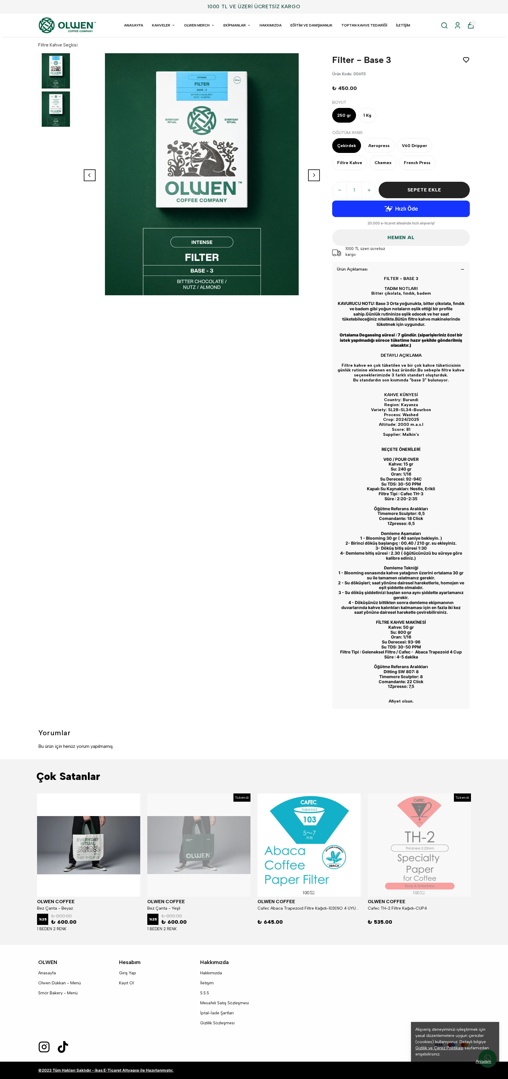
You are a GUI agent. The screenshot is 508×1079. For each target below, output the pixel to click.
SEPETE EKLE (424, 190)
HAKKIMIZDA (271, 25)
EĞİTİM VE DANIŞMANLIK (311, 25)
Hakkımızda (211, 972)
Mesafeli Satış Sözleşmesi (224, 1002)
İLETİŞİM (403, 25)
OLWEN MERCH (197, 25)
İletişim (207, 982)
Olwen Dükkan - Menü (59, 982)
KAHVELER (161, 25)
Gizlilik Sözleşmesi (217, 1022)
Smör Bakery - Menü (58, 992)
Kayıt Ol (126, 982)
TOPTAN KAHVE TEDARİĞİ (364, 25)
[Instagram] (44, 1047)
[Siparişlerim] (457, 25)
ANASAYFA (133, 25)
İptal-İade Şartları (217, 1012)
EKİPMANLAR (234, 25)
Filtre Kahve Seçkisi (58, 45)
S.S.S (204, 992)
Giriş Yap (127, 972)
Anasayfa (47, 972)
